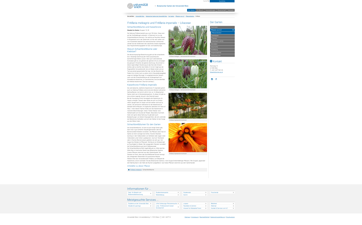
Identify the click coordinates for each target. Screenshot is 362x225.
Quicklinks (222, 1)
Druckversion (230, 217)
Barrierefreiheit (204, 217)
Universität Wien (140, 16)
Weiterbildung (160, 195)
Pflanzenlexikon (190, 16)
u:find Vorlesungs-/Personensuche (166, 203)
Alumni (185, 195)
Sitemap (187, 217)
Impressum (195, 217)
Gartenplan (214, 27)
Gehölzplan (215, 35)
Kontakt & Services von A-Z (219, 208)
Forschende (214, 192)
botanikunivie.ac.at (216, 72)
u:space (185, 203)
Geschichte (214, 47)
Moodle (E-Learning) (134, 206)
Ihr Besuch (200, 10)
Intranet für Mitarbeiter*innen (192, 208)
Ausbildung (214, 50)
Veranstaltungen (210, 10)
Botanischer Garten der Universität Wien (172, 6)
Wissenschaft (221, 10)
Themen (214, 38)
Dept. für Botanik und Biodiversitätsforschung (135, 193)
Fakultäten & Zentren (189, 206)
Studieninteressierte (162, 192)
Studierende (187, 192)
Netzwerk (231, 10)
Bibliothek (214, 203)
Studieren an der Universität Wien (138, 203)
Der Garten (191, 10)
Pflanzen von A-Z (179, 16)
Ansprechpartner (216, 52)
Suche (205, 1)
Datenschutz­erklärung (218, 217)
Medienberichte (215, 55)
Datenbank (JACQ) (217, 41)
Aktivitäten (214, 44)
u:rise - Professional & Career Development (165, 207)
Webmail (213, 206)
